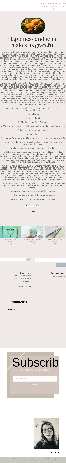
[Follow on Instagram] (55, 452)
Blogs (62, 3)
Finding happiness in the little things (55, 239)
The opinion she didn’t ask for (21, 278)
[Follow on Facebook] (51, 452)
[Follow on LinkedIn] (58, 452)
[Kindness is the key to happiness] (32, 232)
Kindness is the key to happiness (32, 239)
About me (53, 3)
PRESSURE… (26, 281)
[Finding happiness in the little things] (55, 232)
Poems (45, 7)
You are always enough (10, 239)
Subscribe (61, 265)
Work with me (57, 7)
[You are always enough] (10, 232)
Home (43, 3)
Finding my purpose (24, 286)
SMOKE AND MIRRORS (23, 276)
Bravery (28, 284)
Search (28, 259)
